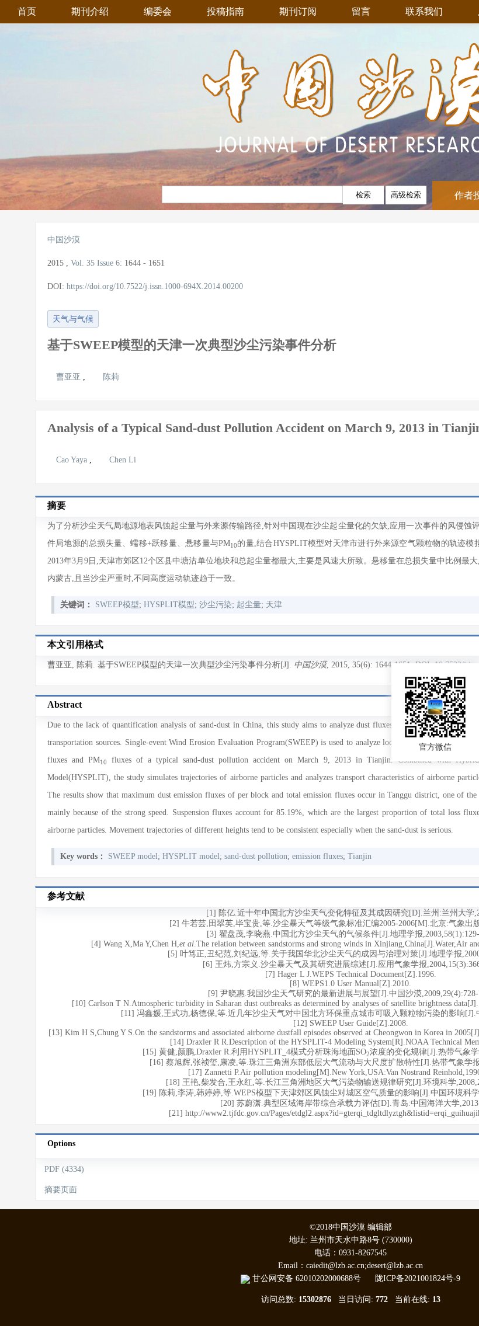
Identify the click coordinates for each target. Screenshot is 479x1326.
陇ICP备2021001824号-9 (417, 1278)
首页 (27, 11)
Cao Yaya (72, 459)
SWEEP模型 (117, 604)
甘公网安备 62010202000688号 (312, 1278)
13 (436, 1299)
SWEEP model (133, 856)
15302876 (314, 1299)
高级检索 (406, 194)
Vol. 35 (83, 263)
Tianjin (360, 856)
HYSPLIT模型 (169, 604)
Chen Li (122, 459)
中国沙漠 (63, 239)
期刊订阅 (298, 11)
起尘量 (249, 604)
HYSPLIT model (191, 856)
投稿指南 (225, 11)
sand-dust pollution (255, 856)
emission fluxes (317, 856)
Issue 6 (108, 263)
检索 (363, 194)
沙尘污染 (215, 604)
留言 (361, 11)
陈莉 (111, 377)
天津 (274, 604)
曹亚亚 (69, 377)
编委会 (158, 11)
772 (382, 1299)
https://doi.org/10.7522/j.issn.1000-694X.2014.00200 (155, 286)
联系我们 (424, 11)
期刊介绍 (90, 11)
